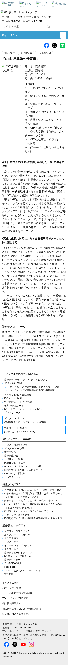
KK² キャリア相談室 (14, 473)
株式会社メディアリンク (38, 631)
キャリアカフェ (12, 549)
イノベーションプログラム (18, 545)
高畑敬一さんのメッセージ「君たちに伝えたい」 (29, 511)
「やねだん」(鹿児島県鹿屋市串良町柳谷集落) (31, 390)
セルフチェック (12, 477)
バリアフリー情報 (11, 588)
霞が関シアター (12, 559)
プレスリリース (12, 412)
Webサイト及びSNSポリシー (17, 598)
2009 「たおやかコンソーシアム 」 (22, 570)
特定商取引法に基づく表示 (16, 614)
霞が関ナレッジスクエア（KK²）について (26, 17)
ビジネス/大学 (44, 53)
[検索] (48, 26)
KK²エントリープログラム (17, 556)
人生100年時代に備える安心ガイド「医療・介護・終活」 (34, 490)
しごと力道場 (11, 541)
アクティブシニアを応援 (17, 515)
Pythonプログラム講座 (16, 463)
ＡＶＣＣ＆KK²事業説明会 (17, 394)
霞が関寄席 (10, 452)
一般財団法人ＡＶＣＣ (25, 624)
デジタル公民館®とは (15, 383)
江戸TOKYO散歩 (13, 563)
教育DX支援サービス (15, 405)
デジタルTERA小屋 (14, 448)
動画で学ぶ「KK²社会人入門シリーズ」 (24, 470)
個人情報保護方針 (11, 603)
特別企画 (9, 574)
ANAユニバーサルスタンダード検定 (22, 466)
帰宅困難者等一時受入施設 (18, 402)
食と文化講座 (11, 538)
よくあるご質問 (10, 582)
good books (10, 566)
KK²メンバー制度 (13, 398)
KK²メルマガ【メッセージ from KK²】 (23, 409)
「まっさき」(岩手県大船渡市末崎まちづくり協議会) (35, 387)
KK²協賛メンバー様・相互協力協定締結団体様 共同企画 (33, 518)
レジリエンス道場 (13, 459)
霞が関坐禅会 (11, 455)
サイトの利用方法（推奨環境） (18, 593)
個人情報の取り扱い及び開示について (22, 608)
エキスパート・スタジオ (17, 534)
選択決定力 (26, 53)
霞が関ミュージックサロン (18, 552)
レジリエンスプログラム (17, 531)
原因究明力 (9, 53)
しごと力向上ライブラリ (17, 444)
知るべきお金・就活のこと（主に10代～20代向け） (31, 500)
